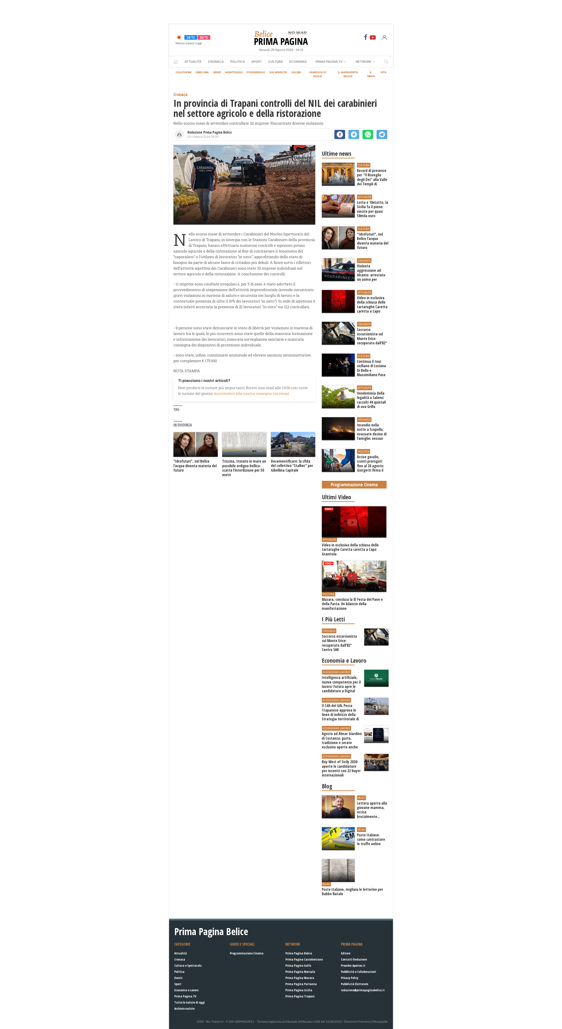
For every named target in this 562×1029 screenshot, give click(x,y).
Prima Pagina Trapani (300, 996)
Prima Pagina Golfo (298, 965)
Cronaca (216, 61)
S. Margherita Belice (348, 74)
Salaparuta (278, 72)
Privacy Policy (349, 978)
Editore (345, 953)
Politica (237, 61)
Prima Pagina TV (185, 996)
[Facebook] (365, 37)
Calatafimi (183, 72)
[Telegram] (381, 134)
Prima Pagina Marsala (300, 972)
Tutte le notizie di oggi (189, 1002)
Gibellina (202, 72)
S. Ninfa (371, 74)
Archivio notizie (184, 1008)
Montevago (233, 72)
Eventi (178, 978)
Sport (256, 61)
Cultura (275, 61)
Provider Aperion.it (353, 965)
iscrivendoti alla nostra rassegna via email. (252, 393)
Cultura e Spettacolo (188, 965)
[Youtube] (372, 37)
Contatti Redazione (354, 959)
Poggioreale (256, 72)
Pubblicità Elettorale (354, 984)
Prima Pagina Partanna (301, 984)
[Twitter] (353, 134)
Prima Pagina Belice (298, 953)
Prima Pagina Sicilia (298, 990)
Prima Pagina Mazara (299, 978)
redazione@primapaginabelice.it (363, 990)
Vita (383, 72)
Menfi (217, 72)
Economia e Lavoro (186, 990)
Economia (298, 61)
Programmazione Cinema (246, 953)
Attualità (192, 61)
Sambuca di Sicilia (317, 74)
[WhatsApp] (367, 134)
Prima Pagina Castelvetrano (304, 959)
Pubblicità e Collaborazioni (358, 972)
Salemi (296, 72)
